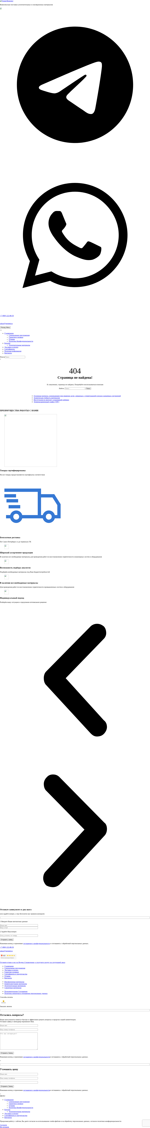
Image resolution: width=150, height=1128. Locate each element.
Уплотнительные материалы (19, 345)
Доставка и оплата (11, 347)
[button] (75, 680)
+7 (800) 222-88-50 (7, 947)
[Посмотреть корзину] (75, 363)
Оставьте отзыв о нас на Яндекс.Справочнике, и (32, 962)
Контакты (8, 353)
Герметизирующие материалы (15, 984)
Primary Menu (5, 327)
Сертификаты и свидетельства (15, 974)
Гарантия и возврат (16, 337)
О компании (9, 333)
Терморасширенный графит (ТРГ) (46, 402)
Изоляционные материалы (14, 982)
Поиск (2, 357)
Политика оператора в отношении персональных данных (26, 993)
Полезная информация (12, 351)
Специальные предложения (19, 335)
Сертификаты (9, 349)
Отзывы (12, 339)
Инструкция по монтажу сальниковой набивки (51, 400)
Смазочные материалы (12, 988)
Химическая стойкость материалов (47, 398)
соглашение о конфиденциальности (36, 943)
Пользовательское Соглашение (15, 991)
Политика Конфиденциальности (21, 341)
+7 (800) (7, 316)
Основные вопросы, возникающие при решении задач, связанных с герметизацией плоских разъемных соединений (77, 396)
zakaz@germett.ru (6, 323)
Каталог (7, 343)
